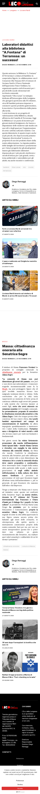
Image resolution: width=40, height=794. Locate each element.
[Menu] (3, 3)
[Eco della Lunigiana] (21, 3)
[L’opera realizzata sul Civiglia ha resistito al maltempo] (20, 248)
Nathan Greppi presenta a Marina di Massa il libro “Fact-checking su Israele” (19, 676)
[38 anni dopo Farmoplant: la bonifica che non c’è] (20, 630)
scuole (30, 167)
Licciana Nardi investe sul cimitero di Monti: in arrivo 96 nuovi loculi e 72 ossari (19, 294)
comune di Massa (28, 546)
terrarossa (7, 171)
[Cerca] (36, 3)
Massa (5, 341)
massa (5, 550)
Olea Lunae (16, 167)
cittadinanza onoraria (11, 546)
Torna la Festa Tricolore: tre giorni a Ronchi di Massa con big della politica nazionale (17, 610)
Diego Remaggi (8, 65)
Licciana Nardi (8, 40)
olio (24, 167)
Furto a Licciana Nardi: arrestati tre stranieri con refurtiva (17, 230)
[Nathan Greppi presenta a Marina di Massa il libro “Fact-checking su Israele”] (20, 662)
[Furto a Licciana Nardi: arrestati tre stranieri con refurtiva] (20, 216)
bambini (6, 167)
